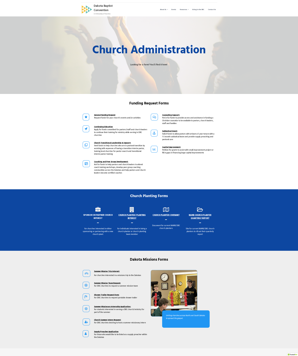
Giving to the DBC (198, 9)
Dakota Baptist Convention (103, 8)
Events (173, 9)
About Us (163, 9)
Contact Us (212, 9)
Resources (183, 9)
